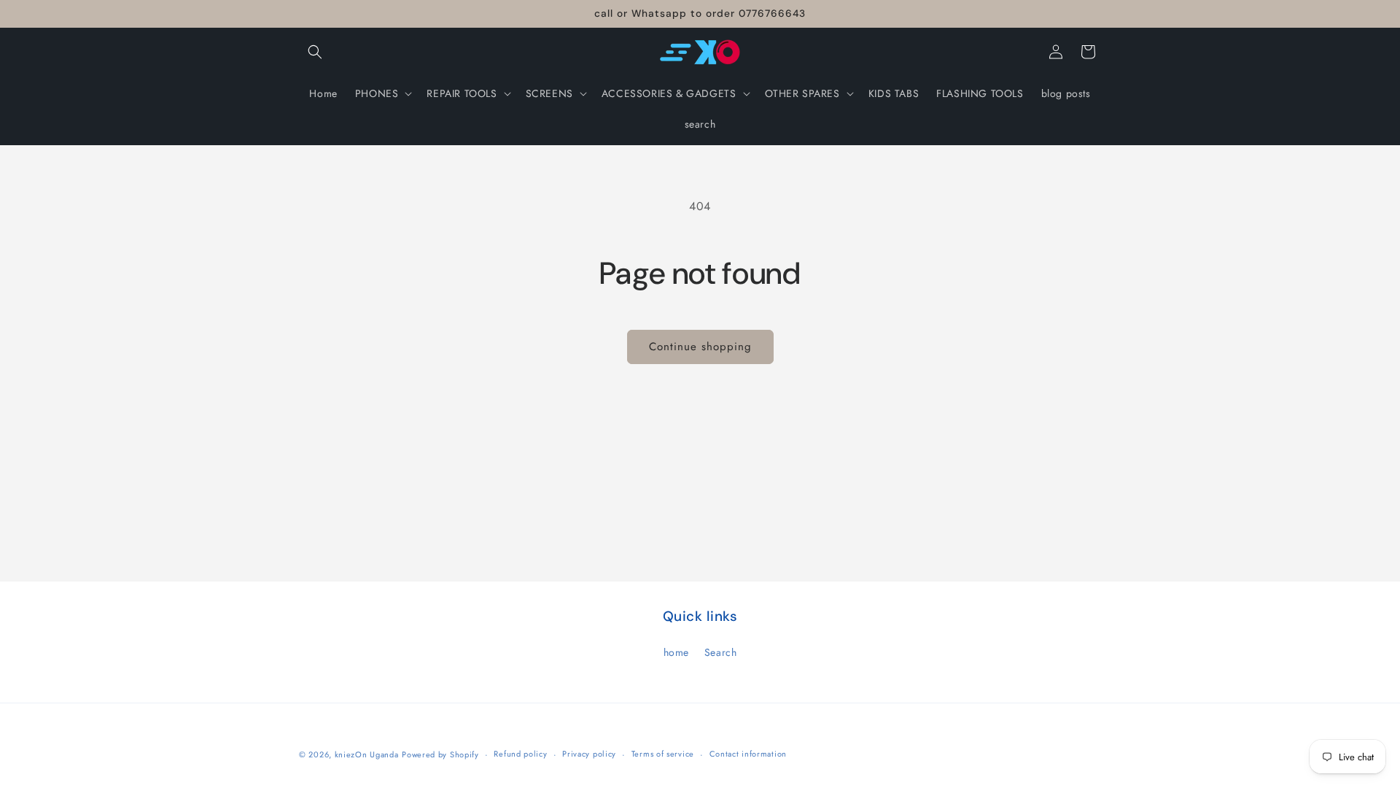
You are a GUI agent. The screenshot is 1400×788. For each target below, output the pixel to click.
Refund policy (520, 754)
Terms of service (662, 754)
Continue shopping (700, 347)
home (676, 652)
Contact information (748, 754)
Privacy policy (589, 754)
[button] (315, 52)
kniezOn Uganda (367, 754)
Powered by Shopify (440, 754)
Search (720, 652)
